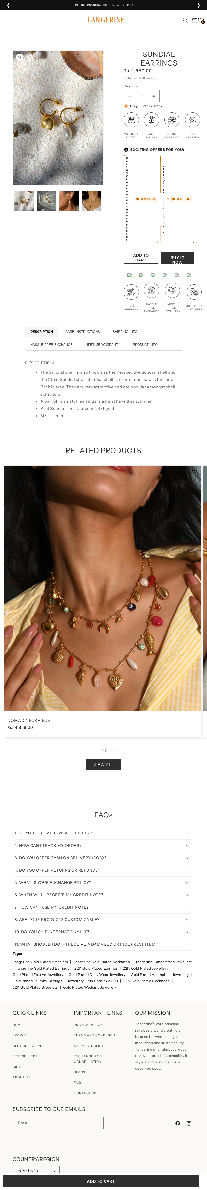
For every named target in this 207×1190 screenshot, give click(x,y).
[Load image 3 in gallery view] (69, 201)
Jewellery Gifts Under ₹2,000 (93, 981)
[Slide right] (114, 750)
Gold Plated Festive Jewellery (38, 974)
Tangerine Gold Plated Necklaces (102, 962)
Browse (20, 1035)
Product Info (145, 345)
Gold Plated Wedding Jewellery (90, 987)
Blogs (79, 1072)
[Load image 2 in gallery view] (47, 201)
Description (41, 332)
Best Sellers (25, 1056)
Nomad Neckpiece (28, 720)
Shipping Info (125, 332)
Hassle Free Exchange (51, 345)
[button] (7, 20)
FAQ (77, 1082)
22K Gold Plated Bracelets (36, 987)
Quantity (131, 86)
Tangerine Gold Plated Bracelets (41, 962)
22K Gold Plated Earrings (96, 968)
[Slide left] (92, 750)
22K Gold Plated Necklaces (147, 981)
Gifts (18, 1067)
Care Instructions (82, 332)
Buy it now (178, 259)
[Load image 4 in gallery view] (92, 201)
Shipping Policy (89, 1046)
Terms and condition (94, 1035)
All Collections (29, 1046)
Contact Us (85, 1093)
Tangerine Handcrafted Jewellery (163, 962)
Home (18, 1025)
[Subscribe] (97, 1123)
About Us (22, 1077)
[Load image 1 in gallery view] (24, 201)
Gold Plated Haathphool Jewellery (160, 974)
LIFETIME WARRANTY (102, 345)
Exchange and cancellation (88, 1059)
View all (103, 764)
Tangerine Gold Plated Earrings (43, 968)
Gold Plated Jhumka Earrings (38, 981)
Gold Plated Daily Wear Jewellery (97, 974)
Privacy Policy (88, 1025)
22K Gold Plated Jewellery (146, 968)
